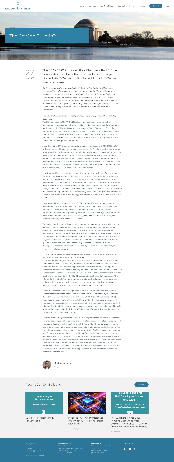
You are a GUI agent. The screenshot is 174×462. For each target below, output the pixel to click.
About (142, 6)
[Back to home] (17, 6)
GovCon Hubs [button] (107, 6)
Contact (155, 6)
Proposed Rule (50, 91)
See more (141, 385)
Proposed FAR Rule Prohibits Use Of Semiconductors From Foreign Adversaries (86, 421)
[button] (168, 6)
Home (81, 6)
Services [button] (92, 6)
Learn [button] (131, 6)
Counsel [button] (121, 6)
